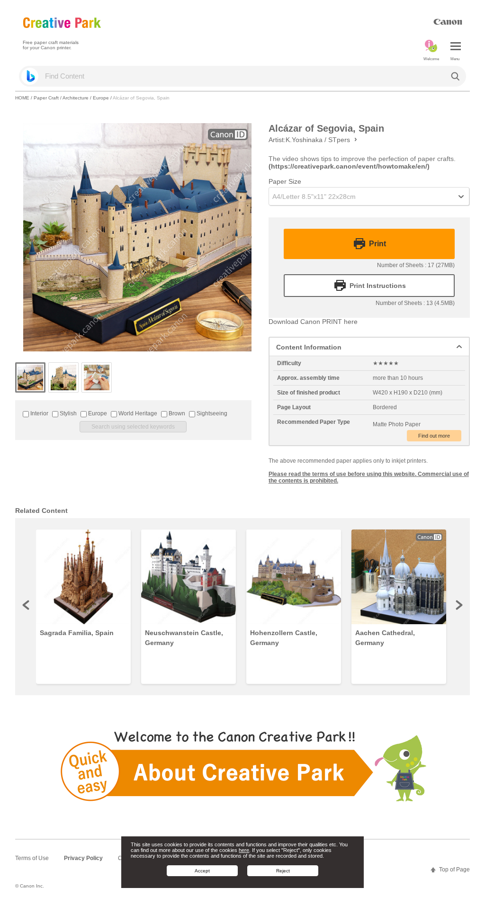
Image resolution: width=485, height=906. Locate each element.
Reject (283, 870)
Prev (26, 604)
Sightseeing (211, 413)
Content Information (308, 347)
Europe (101, 97)
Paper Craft (46, 97)
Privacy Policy (83, 858)
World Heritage (137, 413)
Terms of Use (32, 858)
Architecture (76, 97)
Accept (202, 870)
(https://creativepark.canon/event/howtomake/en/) (349, 166)
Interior (38, 413)
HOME (22, 97)
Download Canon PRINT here (313, 321)
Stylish (67, 413)
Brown (176, 413)
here (244, 850)
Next (458, 604)
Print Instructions (378, 285)
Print (377, 244)
